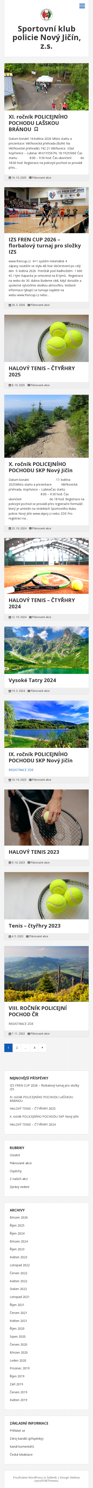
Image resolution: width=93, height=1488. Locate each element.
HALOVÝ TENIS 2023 (34, 851)
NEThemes (51, 1481)
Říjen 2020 (17, 1329)
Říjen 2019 (17, 1376)
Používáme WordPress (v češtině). (35, 1477)
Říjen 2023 (17, 1249)
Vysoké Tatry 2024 (32, 680)
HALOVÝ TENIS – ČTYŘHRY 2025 (42, 371)
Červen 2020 (18, 1344)
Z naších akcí (19, 1179)
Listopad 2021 (20, 1297)
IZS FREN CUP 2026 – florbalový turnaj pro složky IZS (45, 245)
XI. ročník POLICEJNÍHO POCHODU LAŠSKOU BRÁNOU (38, 123)
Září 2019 (16, 1384)
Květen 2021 (18, 1321)
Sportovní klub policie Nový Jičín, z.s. (46, 37)
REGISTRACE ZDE (21, 770)
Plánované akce (41, 177)
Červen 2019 (18, 1392)
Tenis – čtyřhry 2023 (35, 925)
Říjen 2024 (17, 1233)
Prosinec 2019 (20, 1368)
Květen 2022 (18, 1281)
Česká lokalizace (21, 1455)
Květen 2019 (18, 1400)
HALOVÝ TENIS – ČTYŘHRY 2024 (42, 603)
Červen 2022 (18, 1273)
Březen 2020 (19, 1352)
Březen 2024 (19, 1241)
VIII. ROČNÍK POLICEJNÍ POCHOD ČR (38, 1011)
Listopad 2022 (20, 1265)
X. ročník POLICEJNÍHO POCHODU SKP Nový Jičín (41, 467)
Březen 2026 (19, 1217)
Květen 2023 (18, 1257)
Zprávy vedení (19, 1187)
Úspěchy (16, 1171)
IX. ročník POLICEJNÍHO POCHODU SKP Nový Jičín (41, 757)
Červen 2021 (18, 1313)
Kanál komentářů (22, 1447)
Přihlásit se (17, 1431)
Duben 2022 (18, 1289)
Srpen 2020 (18, 1337)
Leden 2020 (18, 1360)
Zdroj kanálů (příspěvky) (26, 1439)
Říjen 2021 (17, 1305)
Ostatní (15, 1155)
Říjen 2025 (17, 1225)
